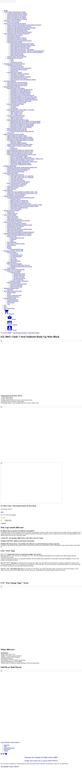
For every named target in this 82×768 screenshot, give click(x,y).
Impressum (6, 745)
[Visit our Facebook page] (4, 754)
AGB (5, 746)
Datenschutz (7, 749)
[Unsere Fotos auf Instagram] (6, 754)
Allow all (16, 766)
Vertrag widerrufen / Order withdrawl (10, 742)
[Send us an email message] (2, 754)
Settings (11, 766)
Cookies (6, 750)
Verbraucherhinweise (9, 748)
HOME (9, 332)
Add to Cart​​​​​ (8, 520)
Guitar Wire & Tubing (33, 332)
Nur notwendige (4, 766)
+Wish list (3, 523)
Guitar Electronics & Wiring (20, 332)
